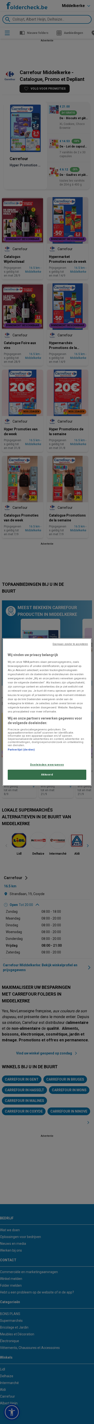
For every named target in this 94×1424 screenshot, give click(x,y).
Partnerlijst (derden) (21, 749)
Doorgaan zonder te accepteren (70, 644)
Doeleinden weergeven (47, 764)
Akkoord (47, 774)
